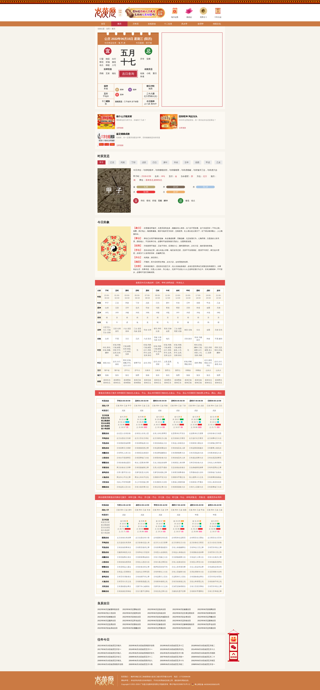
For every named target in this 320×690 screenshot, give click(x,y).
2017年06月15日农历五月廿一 (109, 649)
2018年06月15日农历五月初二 (203, 646)
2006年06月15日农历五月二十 (203, 657)
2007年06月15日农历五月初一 (172, 657)
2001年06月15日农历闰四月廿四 (110, 664)
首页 (108, 29)
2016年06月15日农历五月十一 (140, 649)
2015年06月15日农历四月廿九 (172, 649)
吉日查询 (128, 73)
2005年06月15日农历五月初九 (109, 661)
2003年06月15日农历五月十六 (172, 661)
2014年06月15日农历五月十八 (203, 649)
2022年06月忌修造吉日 (157, 624)
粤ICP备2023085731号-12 (180, 684)
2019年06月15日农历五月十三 (172, 646)
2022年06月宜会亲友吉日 (108, 628)
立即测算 (120, 128)
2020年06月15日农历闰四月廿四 (141, 646)
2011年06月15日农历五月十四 (172, 653)
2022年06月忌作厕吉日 (207, 628)
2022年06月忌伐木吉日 (157, 609)
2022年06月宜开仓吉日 (207, 624)
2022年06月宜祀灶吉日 (131, 617)
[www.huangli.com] (119, 12)
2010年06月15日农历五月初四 (203, 653)
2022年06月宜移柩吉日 (107, 617)
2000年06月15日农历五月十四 (140, 664)
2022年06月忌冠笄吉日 (131, 613)
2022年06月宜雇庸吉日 (181, 609)
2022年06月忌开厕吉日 (157, 628)
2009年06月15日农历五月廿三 (109, 657)
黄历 (113, 29)
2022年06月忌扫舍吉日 (181, 621)
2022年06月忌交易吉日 (107, 624)
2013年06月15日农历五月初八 (109, 653)
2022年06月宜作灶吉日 (181, 628)
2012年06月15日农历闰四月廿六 (141, 653)
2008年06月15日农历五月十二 (140, 657)
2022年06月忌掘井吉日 (107, 621)
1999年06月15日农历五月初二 (172, 664)
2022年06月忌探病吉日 (207, 621)
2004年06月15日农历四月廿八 (140, 661)
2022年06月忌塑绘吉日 (131, 609)
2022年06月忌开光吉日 (131, 621)
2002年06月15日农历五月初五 (203, 661)
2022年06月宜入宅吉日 (107, 613)
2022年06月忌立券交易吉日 (183, 613)
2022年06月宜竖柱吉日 (131, 624)
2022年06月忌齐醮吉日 (207, 617)
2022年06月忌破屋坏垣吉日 (108, 609)
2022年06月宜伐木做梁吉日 (158, 617)
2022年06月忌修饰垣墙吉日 (183, 624)
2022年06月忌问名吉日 (157, 613)
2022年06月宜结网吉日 (207, 609)
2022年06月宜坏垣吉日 (207, 613)
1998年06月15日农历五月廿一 (203, 664)
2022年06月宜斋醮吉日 (131, 628)
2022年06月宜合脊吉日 (181, 617)
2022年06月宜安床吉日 (157, 621)
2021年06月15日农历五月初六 (109, 646)
